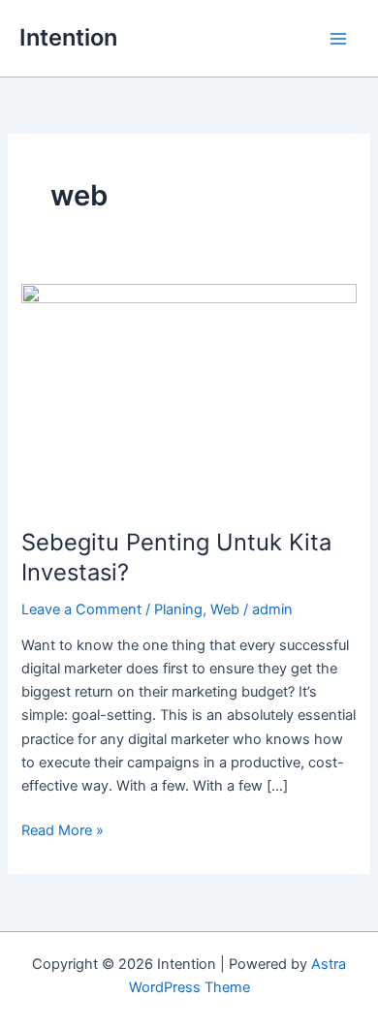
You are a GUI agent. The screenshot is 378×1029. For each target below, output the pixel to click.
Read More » (62, 829)
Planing (178, 609)
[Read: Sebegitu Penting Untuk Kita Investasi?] (188, 394)
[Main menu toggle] (338, 38)
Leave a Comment (81, 609)
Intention (68, 37)
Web (224, 609)
